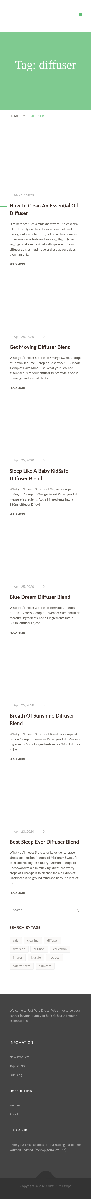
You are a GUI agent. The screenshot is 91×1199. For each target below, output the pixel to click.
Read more (17, 264)
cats (15, 940)
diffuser (52, 940)
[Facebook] (11, 1031)
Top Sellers (17, 1066)
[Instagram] (18, 1031)
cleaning (33, 940)
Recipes (15, 1105)
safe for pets (21, 966)
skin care (45, 966)
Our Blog (16, 1075)
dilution (39, 949)
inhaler (17, 957)
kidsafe (36, 957)
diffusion (19, 949)
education (60, 949)
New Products (19, 1057)
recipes (54, 957)
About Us (16, 1114)
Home (14, 116)
